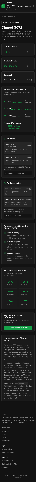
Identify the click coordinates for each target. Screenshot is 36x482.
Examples (27, 6)
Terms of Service (7, 452)
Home (3, 17)
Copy (30, 52)
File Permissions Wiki (9, 464)
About (3, 434)
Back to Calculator (12, 22)
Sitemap (4, 467)
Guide (20, 6)
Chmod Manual (7, 461)
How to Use (5, 440)
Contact (4, 437)
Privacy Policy (6, 449)
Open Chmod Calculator (19, 328)
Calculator (5, 431)
